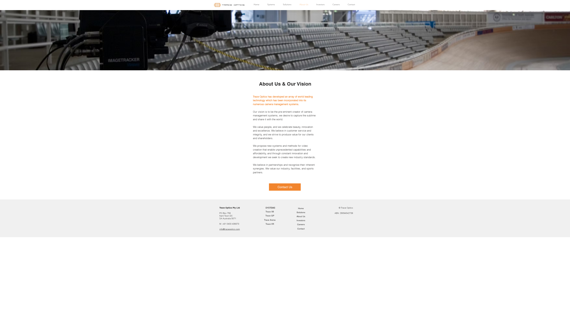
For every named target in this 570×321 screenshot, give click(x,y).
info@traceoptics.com (229, 229)
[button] (271, 4)
